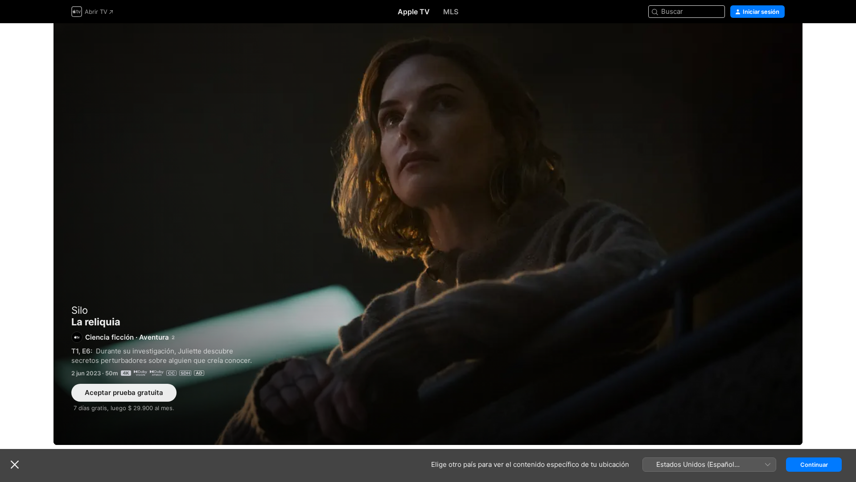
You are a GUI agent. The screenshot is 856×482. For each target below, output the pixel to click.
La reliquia (428, 234)
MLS (450, 11)
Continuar (814, 464)
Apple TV (414, 11)
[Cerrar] (15, 465)
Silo (79, 310)
